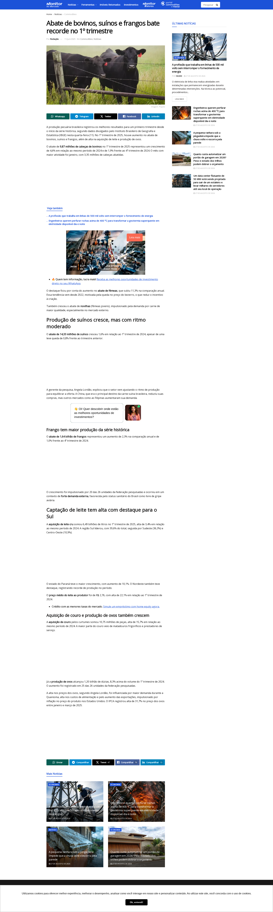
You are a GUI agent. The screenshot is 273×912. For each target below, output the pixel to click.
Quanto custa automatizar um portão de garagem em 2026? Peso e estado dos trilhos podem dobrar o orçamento (134, 855)
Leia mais (181, 98)
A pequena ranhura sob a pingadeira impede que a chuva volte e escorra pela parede (73, 855)
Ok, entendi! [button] (136, 902)
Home (49, 14)
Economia (54, 784)
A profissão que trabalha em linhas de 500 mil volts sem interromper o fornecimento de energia (101, 215)
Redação (54, 39)
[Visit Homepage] (54, 4)
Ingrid (179, 76)
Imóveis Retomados (110, 4)
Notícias (72, 4)
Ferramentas (87, 4)
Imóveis (52, 830)
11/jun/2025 (70, 39)
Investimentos (131, 4)
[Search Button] (217, 5)
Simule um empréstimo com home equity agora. (131, 606)
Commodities (70, 14)
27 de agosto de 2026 (60, 818)
